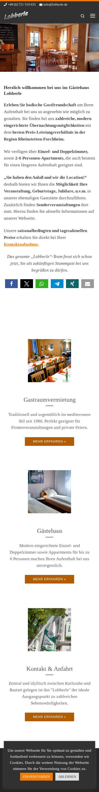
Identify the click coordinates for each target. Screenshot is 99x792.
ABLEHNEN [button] (67, 777)
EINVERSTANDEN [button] (36, 777)
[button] (11, 283)
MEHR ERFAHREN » (49, 441)
